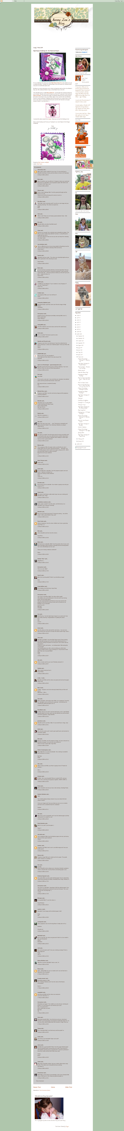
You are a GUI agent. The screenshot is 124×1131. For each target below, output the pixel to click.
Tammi (39, 492)
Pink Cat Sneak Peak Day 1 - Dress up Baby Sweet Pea (84, 385)
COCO (39, 281)
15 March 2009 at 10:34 (43, 370)
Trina (39, 637)
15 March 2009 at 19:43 (43, 633)
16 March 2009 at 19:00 (43, 917)
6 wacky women (41, 978)
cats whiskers (41, 244)
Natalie (39, 413)
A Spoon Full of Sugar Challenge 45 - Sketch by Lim (83, 360)
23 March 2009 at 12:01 (43, 1078)
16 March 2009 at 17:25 (43, 881)
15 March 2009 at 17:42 (43, 581)
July (79, 348)
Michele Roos (41, 391)
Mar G (39, 687)
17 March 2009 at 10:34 (43, 1013)
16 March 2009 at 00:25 (43, 789)
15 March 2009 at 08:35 (43, 197)
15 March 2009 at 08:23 (43, 174)
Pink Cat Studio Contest (83, 383)
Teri (38, 813)
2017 (78, 318)
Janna (39, 1045)
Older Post (68, 1087)
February (80, 439)
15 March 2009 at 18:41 (43, 623)
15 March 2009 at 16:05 (43, 554)
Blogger (67, 1126)
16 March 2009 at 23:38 (43, 964)
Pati (38, 374)
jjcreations (40, 720)
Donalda (40, 482)
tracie (39, 468)
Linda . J (40, 678)
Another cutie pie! (81, 370)
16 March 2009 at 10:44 (43, 871)
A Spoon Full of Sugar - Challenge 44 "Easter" (83, 388)
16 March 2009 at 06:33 (43, 830)
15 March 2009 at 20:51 (43, 694)
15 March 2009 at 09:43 (43, 320)
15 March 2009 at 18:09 (43, 590)
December (80, 336)
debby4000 (40, 324)
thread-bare (40, 1072)
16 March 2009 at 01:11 (43, 809)
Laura (49, 119)
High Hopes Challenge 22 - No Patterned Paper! (84, 407)
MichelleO (40, 935)
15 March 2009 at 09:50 (43, 328)
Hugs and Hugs (37, 95)
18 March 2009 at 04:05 (43, 1032)
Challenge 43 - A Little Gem (84, 402)
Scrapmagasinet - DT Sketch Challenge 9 (84, 413)
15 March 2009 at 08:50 (43, 217)
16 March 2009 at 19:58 (43, 931)
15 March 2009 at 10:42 (43, 408)
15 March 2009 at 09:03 (43, 263)
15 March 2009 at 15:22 (43, 526)
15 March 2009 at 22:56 (43, 734)
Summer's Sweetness (82, 427)
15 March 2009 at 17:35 (43, 570)
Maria (39, 542)
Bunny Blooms (50, 92)
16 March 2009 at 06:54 (43, 841)
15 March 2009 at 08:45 (43, 209)
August (79, 345)
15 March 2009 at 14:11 (43, 516)
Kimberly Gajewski (42, 876)
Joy (38, 432)
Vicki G (39, 575)
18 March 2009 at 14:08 (43, 1040)
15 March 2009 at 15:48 (43, 537)
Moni (39, 179)
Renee (39, 968)
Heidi (39, 729)
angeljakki (40, 992)
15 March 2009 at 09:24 (43, 309)
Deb (39, 738)
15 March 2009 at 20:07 (43, 663)
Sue (38, 864)
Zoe (38, 614)
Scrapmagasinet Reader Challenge (82, 375)
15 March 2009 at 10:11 (43, 349)
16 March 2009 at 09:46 (43, 860)
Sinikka (39, 668)
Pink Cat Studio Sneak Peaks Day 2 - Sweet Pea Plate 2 (84, 379)
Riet (39, 531)
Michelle (40, 511)
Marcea (39, 445)
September (80, 343)
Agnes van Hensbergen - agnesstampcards (48, 364)
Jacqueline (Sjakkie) (43, 302)
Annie (39, 628)
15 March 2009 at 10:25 (43, 360)
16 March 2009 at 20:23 (43, 943)
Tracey (39, 1028)
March (79, 357)
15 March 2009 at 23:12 (43, 759)
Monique (40, 898)
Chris (39, 1017)
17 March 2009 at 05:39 (43, 988)
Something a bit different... (83, 400)
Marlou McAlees (41, 960)
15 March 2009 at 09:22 (43, 298)
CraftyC (39, 292)
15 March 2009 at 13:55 (43, 507)
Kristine (39, 776)
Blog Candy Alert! (81, 410)
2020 (78, 315)
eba (38, 660)
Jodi (39, 948)
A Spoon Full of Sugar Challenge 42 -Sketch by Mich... (83, 417)
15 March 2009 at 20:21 (43, 673)
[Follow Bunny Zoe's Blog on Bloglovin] (81, 53)
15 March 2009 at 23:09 (43, 745)
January (80, 441)
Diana (61, 82)
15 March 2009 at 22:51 (43, 724)
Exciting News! (81, 433)
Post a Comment (40, 1081)
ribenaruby (40, 169)
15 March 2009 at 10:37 (43, 396)
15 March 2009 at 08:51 (43, 226)
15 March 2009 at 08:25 (43, 185)
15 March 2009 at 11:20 (43, 428)
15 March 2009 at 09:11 (43, 288)
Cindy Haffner (41, 586)
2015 (78, 322)
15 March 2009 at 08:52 (43, 240)
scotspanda (40, 921)
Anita (39, 333)
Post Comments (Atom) (45, 1090)
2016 (78, 320)
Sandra (39, 255)
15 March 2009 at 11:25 (43, 456)
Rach (39, 268)
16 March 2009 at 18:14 (43, 904)
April (79, 355)
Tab (38, 421)
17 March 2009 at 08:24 (43, 997)
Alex (39, 763)
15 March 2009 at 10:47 (43, 417)
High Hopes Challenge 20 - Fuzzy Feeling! (84, 435)
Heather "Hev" (41, 558)
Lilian (39, 230)
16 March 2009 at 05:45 (43, 819)
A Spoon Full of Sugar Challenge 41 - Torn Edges (84, 430)
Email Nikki (77, 120)
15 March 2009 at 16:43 (43, 562)
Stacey (39, 855)
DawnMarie (40, 709)
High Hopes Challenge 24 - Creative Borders (84, 364)
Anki (39, 213)
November (80, 338)
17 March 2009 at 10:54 (43, 1024)
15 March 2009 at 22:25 (43, 716)
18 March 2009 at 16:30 (43, 1057)
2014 (78, 325)
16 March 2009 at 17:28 (43, 893)
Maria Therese (41, 460)
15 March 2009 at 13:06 (43, 487)
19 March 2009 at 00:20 (43, 1068)
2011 (78, 329)
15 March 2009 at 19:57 (43, 655)
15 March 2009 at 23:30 (43, 781)
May (79, 352)
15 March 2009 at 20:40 (43, 683)
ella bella (40, 834)
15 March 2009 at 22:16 (43, 705)
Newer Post (37, 1087)
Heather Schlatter (42, 794)
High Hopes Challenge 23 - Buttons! (84, 395)
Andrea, (39, 845)
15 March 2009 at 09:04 (43, 277)
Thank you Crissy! (81, 405)
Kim (38, 222)
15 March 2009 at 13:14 (43, 497)
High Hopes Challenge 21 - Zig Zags (84, 424)
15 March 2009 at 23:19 (43, 771)
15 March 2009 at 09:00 (43, 251)
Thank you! (80, 398)
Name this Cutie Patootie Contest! (83, 421)
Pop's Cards (40, 521)
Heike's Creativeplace (43, 749)
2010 (78, 332)
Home (53, 1087)
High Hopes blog (55, 82)
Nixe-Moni (40, 201)
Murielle (39, 400)
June (79, 350)
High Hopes (39, 164)
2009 (78, 334)
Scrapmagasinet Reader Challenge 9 (82, 392)
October (80, 341)
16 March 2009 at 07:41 (43, 850)
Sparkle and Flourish (43, 341)
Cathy (39, 1036)
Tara (39, 698)
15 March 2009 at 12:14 (43, 478)
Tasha (39, 1061)
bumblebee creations (43, 502)
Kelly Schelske (41, 823)
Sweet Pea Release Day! (83, 372)
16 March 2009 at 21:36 (43, 956)
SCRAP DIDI (40, 353)
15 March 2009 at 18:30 (43, 609)
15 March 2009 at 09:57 (43, 336)
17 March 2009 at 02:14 (43, 974)
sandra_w (40, 909)
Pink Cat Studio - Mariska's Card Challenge (84, 367)
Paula (39, 786)
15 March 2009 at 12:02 (43, 464)
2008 (78, 444)
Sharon (39, 190)
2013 (78, 327)
